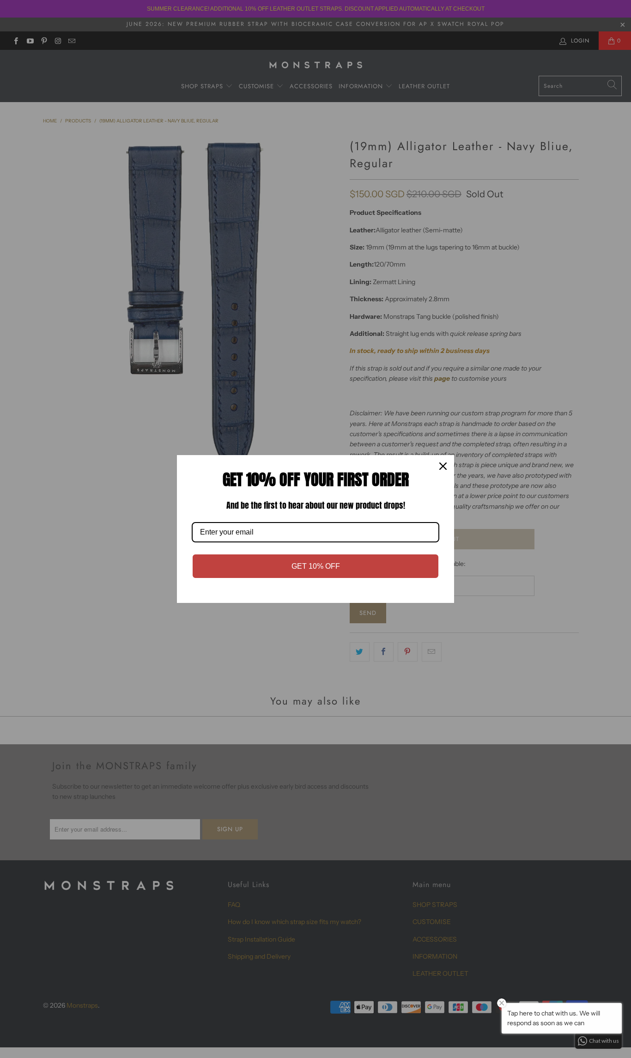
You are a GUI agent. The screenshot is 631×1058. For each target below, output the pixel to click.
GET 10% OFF (315, 566)
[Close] (443, 466)
